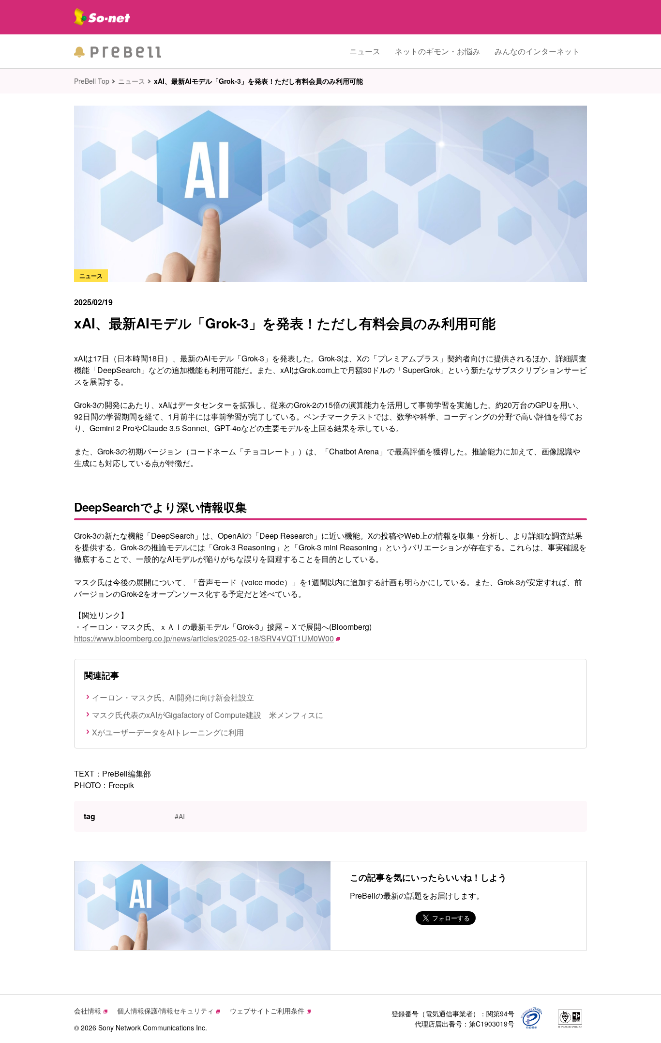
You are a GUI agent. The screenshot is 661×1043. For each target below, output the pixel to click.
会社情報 (87, 1010)
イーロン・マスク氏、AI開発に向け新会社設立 (173, 697)
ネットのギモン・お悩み (437, 51)
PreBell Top (91, 81)
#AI (180, 816)
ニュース (364, 51)
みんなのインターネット (537, 51)
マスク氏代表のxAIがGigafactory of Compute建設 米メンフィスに (207, 714)
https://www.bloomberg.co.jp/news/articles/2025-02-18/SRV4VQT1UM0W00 (204, 638)
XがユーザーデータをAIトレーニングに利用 (168, 732)
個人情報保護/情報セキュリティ (165, 1010)
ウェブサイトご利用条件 (267, 1010)
